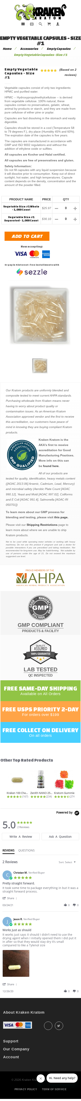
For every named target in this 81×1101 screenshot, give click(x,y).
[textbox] (78, 863)
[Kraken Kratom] (40, 4)
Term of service (54, 1089)
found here (51, 466)
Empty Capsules (58, 48)
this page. (61, 517)
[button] (10, 898)
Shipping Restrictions (42, 524)
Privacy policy (26, 1089)
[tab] (20, 836)
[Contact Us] (32, 24)
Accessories (29, 48)
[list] (40, 964)
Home (7, 48)
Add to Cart (27, 236)
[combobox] (68, 862)
